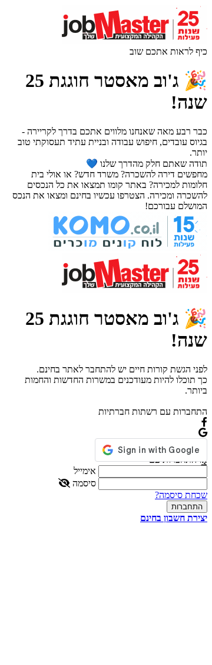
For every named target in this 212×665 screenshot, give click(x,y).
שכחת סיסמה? (181, 495)
